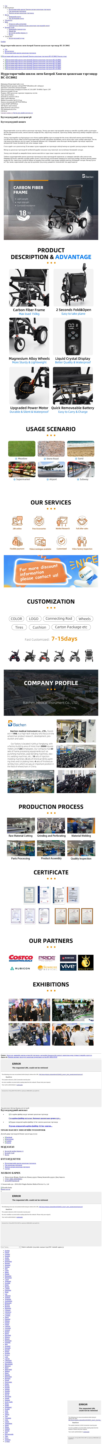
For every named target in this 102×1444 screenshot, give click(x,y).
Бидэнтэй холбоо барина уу (18, 33)
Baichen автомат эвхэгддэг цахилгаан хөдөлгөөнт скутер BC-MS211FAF (32, 1057)
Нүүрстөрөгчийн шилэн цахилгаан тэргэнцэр (20, 53)
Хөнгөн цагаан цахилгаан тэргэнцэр (21, 13)
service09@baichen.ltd (12, 1181)
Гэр (6, 6)
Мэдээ (7, 15)
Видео (11, 34)
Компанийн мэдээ (15, 16)
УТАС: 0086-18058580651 (13, 1179)
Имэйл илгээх (5, 1189)
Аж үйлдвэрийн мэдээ (16, 18)
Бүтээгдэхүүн (9, 51)
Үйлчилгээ (8, 20)
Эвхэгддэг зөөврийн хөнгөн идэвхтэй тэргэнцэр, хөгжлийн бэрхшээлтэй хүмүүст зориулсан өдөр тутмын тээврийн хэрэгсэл (49, 1055)
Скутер (7, 1169)
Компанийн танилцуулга (17, 29)
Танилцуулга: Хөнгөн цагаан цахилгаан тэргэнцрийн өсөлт (29, 25)
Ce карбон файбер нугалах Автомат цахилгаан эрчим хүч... (35, 1118)
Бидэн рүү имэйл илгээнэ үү (23, 113)
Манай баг (12, 31)
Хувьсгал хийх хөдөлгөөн (17, 24)
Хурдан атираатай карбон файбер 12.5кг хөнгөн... (30, 1126)
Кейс (6, 22)
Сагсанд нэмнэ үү (7, 113)
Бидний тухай (9, 27)
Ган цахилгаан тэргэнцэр (17, 11)
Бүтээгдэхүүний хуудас (16, 38)
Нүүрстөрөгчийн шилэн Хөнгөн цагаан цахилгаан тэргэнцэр (30, 9)
